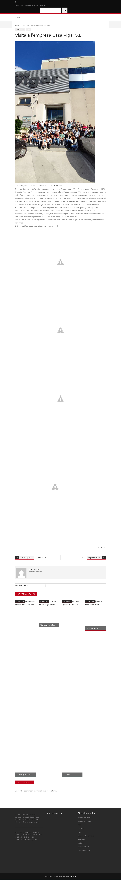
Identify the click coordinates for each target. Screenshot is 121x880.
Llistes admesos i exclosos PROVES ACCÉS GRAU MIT (64, 849)
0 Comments (43, 186)
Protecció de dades (31, 6)
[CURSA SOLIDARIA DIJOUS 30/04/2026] (72, 688)
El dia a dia (25, 26)
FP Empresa (82, 839)
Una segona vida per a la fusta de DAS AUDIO (64, 861)
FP (29, 29)
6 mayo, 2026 (62, 866)
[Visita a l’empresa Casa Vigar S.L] (21, 573)
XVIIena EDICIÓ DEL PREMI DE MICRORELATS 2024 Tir (63, 824)
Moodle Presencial (84, 817)
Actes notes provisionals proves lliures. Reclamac (65, 837)
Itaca (79, 825)
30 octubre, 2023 (22, 186)
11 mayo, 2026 (62, 842)
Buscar (42, 6)
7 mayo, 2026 (62, 854)
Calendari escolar (84, 850)
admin (33, 186)
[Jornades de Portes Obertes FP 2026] (95, 615)
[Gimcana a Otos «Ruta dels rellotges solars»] (49, 613)
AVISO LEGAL (72, 876)
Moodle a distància (84, 821)
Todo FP (81, 843)
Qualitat (81, 828)
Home (17, 26)
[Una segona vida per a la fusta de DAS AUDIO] (25, 688)
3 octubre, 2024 (62, 831)
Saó (79, 832)
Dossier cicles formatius (86, 836)
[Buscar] (64, 10)
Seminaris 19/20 (83, 847)
